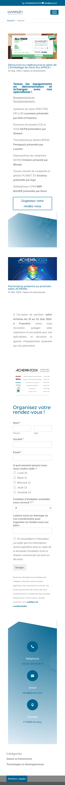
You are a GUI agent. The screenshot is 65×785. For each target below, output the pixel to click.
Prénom (16, 433)
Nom (16, 423)
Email (17, 452)
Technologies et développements (25, 764)
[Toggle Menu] (54, 12)
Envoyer (19, 567)
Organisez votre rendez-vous (32, 203)
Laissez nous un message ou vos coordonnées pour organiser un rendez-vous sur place (31, 520)
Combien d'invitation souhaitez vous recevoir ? (31, 501)
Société (18, 439)
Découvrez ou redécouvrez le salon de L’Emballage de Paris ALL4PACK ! (32, 66)
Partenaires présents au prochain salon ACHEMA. (29, 287)
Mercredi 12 (24, 482)
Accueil (11, 20)
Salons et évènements (34, 71)
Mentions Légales (17, 778)
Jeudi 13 (22, 487)
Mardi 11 (22, 477)
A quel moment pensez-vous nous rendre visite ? (30, 467)
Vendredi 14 (24, 492)
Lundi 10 (22, 473)
